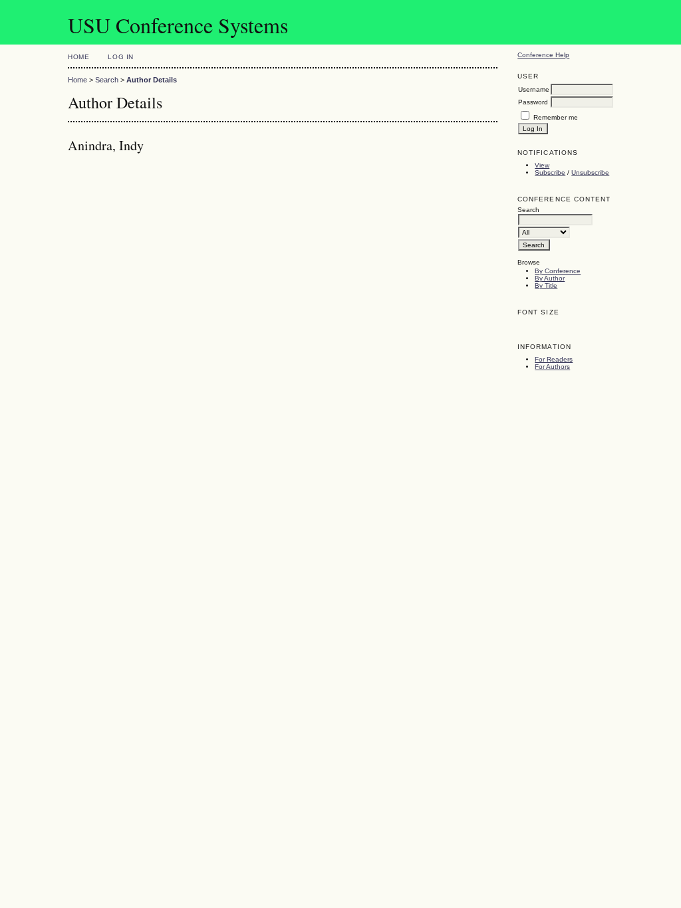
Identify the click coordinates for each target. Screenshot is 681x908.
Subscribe (550, 172)
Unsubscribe (590, 172)
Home (78, 56)
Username (533, 89)
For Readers (554, 359)
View (542, 165)
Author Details (151, 80)
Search (106, 80)
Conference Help (543, 54)
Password (533, 102)
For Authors (552, 366)
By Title (546, 285)
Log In (120, 56)
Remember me (555, 117)
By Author (550, 278)
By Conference (558, 271)
